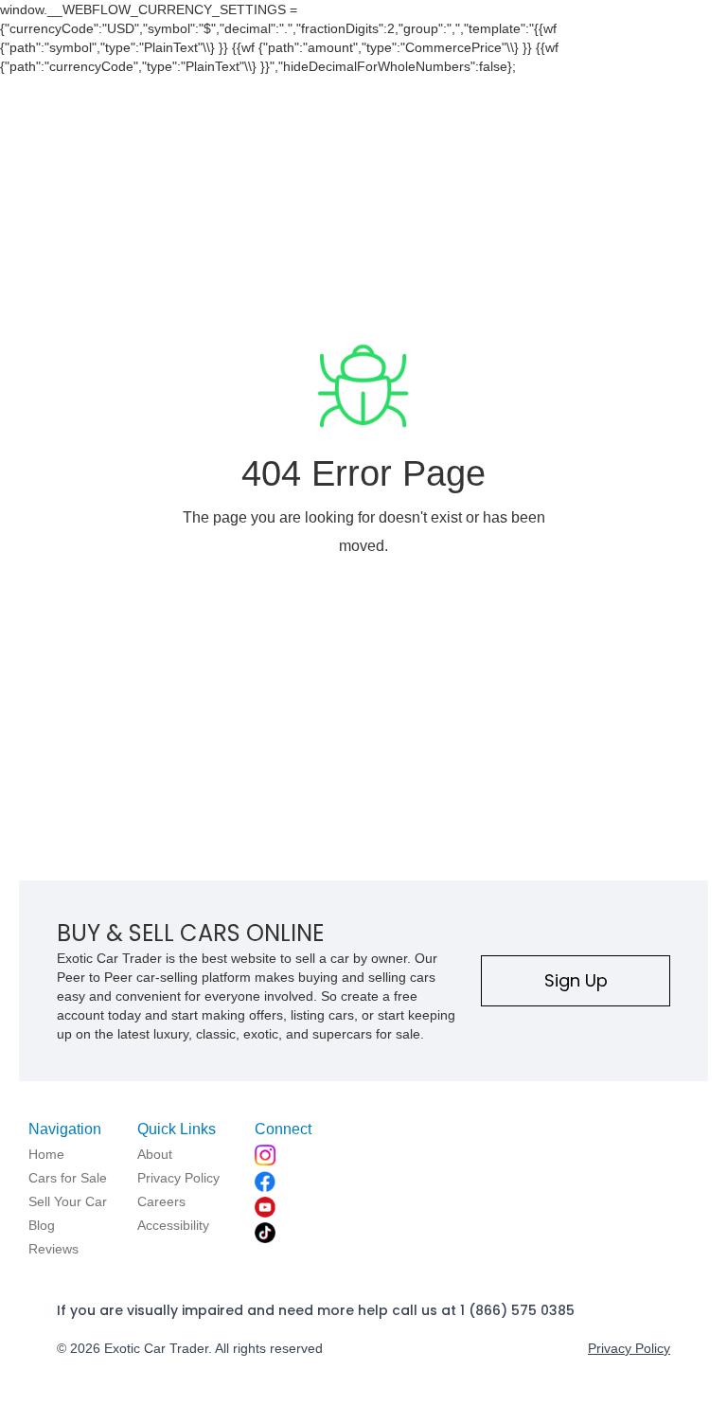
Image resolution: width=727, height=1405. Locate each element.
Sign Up (576, 980)
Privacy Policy (629, 1348)
